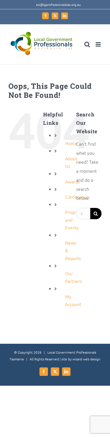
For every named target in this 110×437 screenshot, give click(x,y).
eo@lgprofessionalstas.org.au (58, 4)
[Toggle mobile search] (87, 44)
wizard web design (86, 359)
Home (71, 143)
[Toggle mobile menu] (99, 44)
